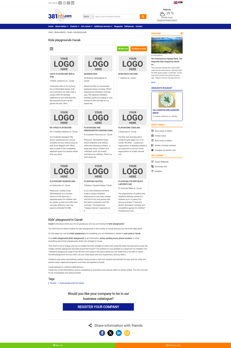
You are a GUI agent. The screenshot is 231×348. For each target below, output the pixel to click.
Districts (74, 26)
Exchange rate (161, 166)
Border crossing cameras (165, 145)
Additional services (102, 26)
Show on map (174, 345)
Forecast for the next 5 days (166, 20)
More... (154, 82)
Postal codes (160, 136)
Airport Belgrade (161, 162)
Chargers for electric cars (165, 150)
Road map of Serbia (163, 140)
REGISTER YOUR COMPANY (98, 307)
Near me (59, 345)
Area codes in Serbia (163, 131)
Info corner (86, 26)
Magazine (118, 26)
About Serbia (61, 26)
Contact (139, 26)
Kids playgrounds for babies (72, 283)
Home (50, 26)
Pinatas (52, 283)
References (129, 26)
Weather (158, 171)
